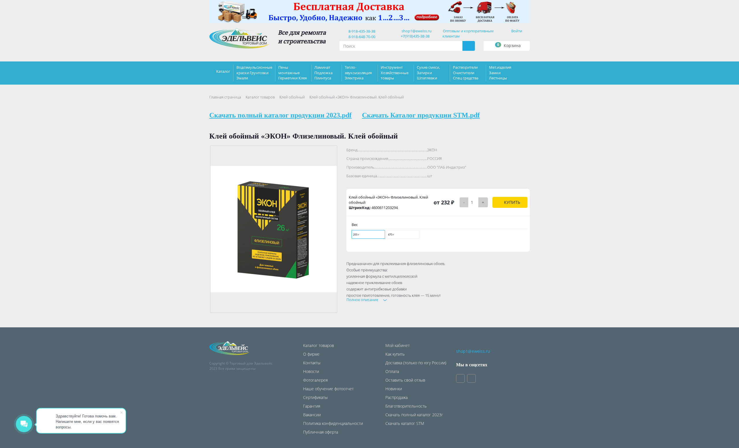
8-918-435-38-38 (361, 31)
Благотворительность (406, 406)
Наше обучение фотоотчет (328, 388)
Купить (511, 202)
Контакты (311, 362)
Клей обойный (292, 97)
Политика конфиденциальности (333, 423)
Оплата (392, 371)
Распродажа (396, 397)
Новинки (393, 388)
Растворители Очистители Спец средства (465, 72)
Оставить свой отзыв (405, 380)
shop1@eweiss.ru (417, 30)
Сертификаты (315, 397)
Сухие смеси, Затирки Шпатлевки (428, 72)
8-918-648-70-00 (361, 36)
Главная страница (225, 97)
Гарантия (311, 406)
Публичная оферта (320, 432)
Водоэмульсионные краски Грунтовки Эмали (254, 72)
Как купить (395, 354)
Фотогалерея (315, 380)
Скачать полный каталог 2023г (414, 414)
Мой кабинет (397, 345)
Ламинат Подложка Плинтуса (323, 72)
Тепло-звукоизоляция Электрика (358, 72)
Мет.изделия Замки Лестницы (500, 72)
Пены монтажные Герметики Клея (292, 72)
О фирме (311, 354)
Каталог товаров (260, 97)
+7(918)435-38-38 (415, 36)
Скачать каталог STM (404, 423)
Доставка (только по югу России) (415, 362)
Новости (311, 371)
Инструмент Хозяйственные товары (394, 72)
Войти (516, 30)
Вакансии (312, 414)
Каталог (223, 71)
